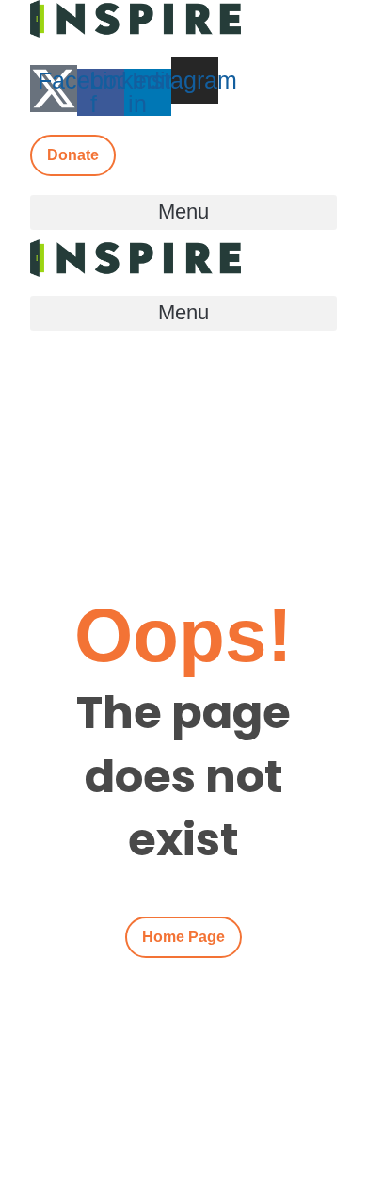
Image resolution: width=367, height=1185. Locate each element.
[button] (183, 212)
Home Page (183, 937)
